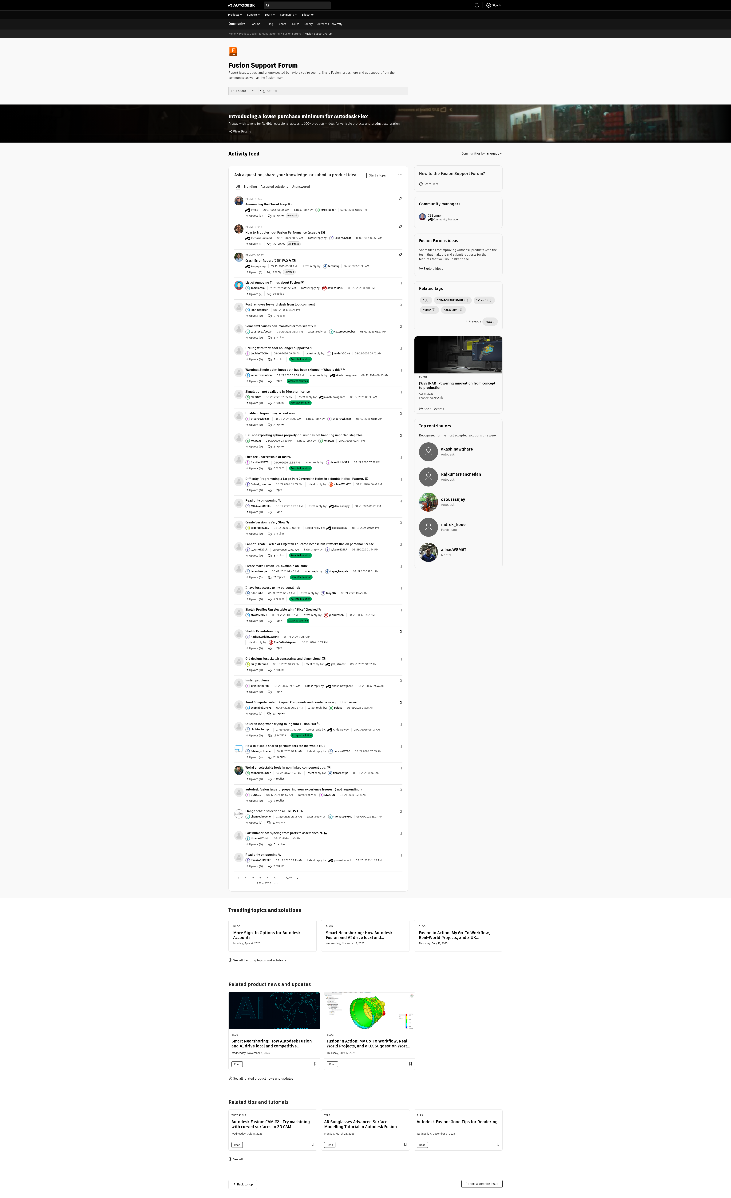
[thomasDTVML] (238, 835)
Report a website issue (482, 1184)
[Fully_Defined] (238, 661)
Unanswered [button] (301, 186)
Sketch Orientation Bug (262, 631)
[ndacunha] (238, 590)
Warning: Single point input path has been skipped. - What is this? (293, 370)
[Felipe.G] (238, 437)
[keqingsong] (238, 257)
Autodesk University (329, 24)
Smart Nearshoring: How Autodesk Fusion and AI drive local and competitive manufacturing (359, 935)
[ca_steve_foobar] (238, 328)
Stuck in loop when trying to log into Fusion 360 (280, 724)
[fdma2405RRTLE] (238, 503)
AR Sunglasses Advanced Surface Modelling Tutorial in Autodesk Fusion (360, 1124)
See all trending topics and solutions (259, 960)
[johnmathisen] (238, 307)
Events (282, 24)
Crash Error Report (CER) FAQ (266, 260)
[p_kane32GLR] (238, 546)
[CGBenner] (422, 216)
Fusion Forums (292, 34)
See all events (434, 409)
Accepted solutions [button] (274, 186)
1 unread (289, 272)
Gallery (308, 24)
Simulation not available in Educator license (277, 391)
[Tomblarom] (238, 285)
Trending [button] (250, 186)
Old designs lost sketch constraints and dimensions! (283, 658)
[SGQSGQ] (238, 792)
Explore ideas (433, 268)
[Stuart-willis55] (238, 416)
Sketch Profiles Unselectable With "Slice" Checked (281, 609)
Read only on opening (261, 500)
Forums (255, 24)
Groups (294, 24)
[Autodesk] (241, 5)
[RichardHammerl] (238, 229)
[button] (400, 283)
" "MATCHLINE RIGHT (450, 300)
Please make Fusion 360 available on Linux (276, 566)
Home (232, 34)
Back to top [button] (245, 1184)
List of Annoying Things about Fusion (272, 282)
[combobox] (297, 5)
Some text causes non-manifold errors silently (279, 326)
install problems (257, 680)
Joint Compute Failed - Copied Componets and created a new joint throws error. (303, 702)
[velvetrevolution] (238, 372)
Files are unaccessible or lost (266, 457)
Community (236, 24)
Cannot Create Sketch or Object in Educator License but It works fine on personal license (309, 544)
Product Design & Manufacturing (259, 34)
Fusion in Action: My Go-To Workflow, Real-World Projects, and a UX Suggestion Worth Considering (454, 935)
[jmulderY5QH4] (238, 350)
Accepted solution (300, 359)
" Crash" (481, 300)
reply (277, 272)
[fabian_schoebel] (238, 748)
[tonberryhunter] (238, 770)
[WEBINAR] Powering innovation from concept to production (457, 385)
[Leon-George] (238, 568)
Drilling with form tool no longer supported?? (278, 348)
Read (237, 1064)
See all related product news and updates (263, 1078)
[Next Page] (297, 878)
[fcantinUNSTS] (238, 459)
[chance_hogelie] (238, 813)
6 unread (292, 215)
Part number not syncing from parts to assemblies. (282, 833)
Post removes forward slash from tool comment (280, 304)
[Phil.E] (238, 200)
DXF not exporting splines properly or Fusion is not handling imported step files (303, 435)
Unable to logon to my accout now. (270, 413)
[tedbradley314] (238, 525)
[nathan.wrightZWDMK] (238, 634)
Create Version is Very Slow (265, 522)
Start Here (431, 184)
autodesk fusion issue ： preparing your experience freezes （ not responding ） (304, 789)
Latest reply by (303, 210)
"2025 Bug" (450, 310)
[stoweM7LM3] (238, 612)
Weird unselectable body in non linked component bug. (285, 767)
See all (238, 1159)
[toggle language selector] (477, 5)
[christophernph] (238, 726)
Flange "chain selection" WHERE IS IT (272, 811)
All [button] (238, 186)
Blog (270, 24)
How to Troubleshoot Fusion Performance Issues (281, 232)
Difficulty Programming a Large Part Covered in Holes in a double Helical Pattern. (304, 479)
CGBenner (435, 215)
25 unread (293, 243)
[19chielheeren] (238, 683)
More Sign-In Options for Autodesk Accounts (267, 935)
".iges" (427, 310)
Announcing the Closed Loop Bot (269, 204)
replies (278, 216)
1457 (289, 878)
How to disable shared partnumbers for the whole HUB (285, 746)
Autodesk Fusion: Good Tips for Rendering (457, 1122)
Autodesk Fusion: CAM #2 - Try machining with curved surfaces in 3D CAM (270, 1124)
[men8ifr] (238, 394)
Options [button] (400, 174)
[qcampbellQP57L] (238, 705)
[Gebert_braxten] (238, 481)
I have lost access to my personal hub (272, 587)
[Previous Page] (238, 878)
